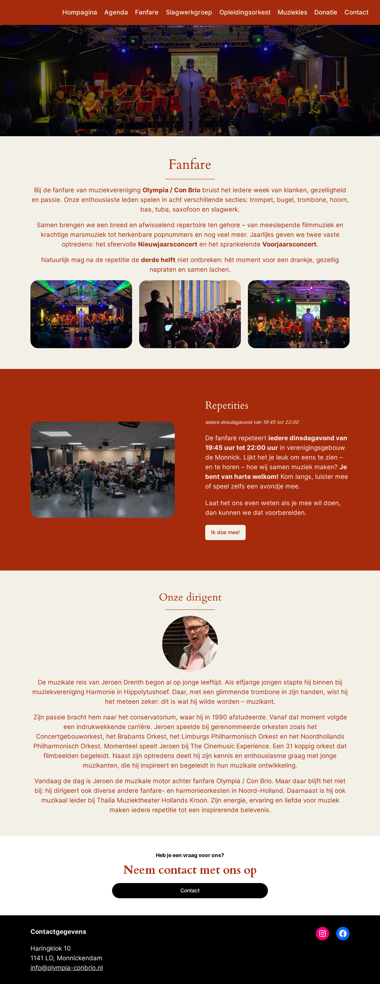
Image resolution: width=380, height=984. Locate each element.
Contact (190, 890)
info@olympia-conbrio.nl (66, 967)
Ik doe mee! (225, 532)
